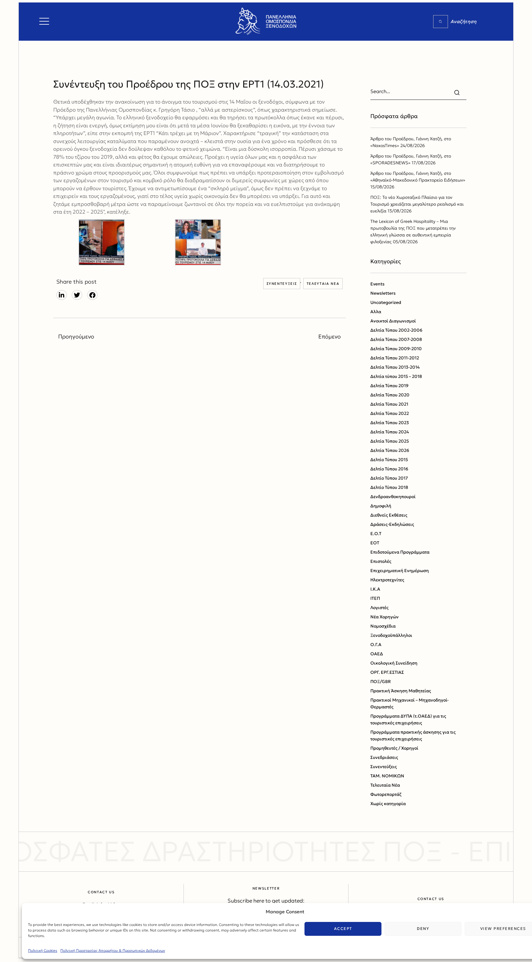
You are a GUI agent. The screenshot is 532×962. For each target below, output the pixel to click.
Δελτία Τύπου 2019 (389, 385)
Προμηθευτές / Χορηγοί (394, 748)
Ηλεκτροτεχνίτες (387, 580)
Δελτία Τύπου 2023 (389, 422)
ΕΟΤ (374, 543)
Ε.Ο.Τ (375, 533)
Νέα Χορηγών (384, 617)
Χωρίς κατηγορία (388, 803)
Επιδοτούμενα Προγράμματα (399, 552)
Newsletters (383, 293)
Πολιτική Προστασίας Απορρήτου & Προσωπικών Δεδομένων (112, 950)
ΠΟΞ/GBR (380, 681)
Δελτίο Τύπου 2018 (389, 487)
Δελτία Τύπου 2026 (389, 450)
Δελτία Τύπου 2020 (389, 395)
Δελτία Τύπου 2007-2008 (396, 339)
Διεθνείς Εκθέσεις (388, 515)
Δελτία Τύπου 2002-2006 (396, 330)
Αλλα (375, 311)
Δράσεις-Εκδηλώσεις (392, 524)
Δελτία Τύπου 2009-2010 (396, 348)
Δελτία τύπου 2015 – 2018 (396, 376)
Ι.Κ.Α (375, 589)
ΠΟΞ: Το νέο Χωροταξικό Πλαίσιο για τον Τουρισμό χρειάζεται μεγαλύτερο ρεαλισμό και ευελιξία (417, 204)
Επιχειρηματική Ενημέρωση (399, 570)
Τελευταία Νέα (323, 283)
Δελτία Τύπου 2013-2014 (395, 367)
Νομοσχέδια (383, 626)
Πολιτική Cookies (42, 950)
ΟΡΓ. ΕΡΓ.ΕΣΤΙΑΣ (387, 672)
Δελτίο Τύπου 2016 (389, 469)
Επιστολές (380, 561)
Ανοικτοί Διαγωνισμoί (393, 321)
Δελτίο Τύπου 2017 (389, 478)
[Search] (440, 21)
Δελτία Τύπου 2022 (389, 413)
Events (377, 284)
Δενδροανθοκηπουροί (393, 496)
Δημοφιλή (380, 506)
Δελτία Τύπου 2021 (389, 404)
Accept (343, 928)
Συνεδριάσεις (384, 757)
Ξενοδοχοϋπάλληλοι (391, 635)
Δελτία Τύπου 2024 (389, 432)
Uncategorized (385, 302)
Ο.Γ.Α (375, 644)
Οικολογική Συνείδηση (393, 663)
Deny (423, 928)
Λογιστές (379, 607)
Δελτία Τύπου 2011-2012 (394, 358)
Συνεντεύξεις (282, 283)
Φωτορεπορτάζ (385, 794)
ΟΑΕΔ (376, 654)
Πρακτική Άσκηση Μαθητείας (400, 691)
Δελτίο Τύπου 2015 (389, 459)
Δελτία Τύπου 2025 (389, 441)
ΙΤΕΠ (375, 598)
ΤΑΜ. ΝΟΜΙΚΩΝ (387, 776)
